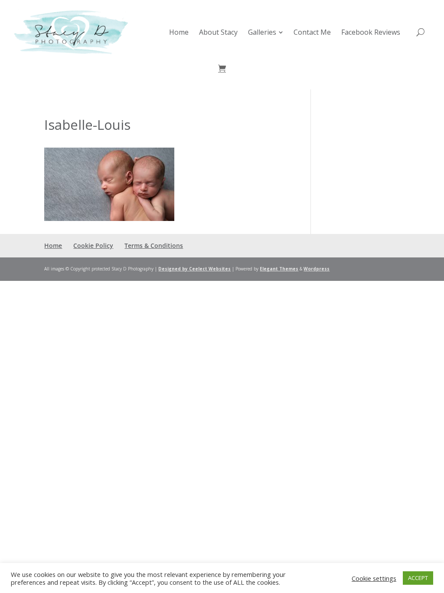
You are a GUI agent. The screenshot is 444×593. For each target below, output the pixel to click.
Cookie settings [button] (374, 578)
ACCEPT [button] (418, 578)
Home (53, 245)
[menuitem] (179, 32)
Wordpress (317, 269)
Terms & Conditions (153, 245)
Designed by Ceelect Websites (194, 269)
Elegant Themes (279, 269)
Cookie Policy (93, 245)
